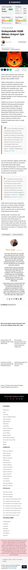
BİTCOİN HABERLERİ (7, 15)
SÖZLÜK (4, 24)
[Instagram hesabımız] (8, 567)
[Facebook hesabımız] (3, 567)
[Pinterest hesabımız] (16, 567)
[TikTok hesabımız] (14, 567)
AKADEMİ (4, 21)
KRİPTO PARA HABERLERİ (8, 12)
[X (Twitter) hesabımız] (5, 567)
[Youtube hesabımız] (11, 567)
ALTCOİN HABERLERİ (7, 18)
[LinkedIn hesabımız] (19, 567)
